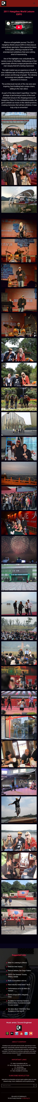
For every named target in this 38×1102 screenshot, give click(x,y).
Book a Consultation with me (20, 1063)
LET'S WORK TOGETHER (20, 1069)
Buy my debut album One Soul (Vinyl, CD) (20, 1065)
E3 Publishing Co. (25, 1098)
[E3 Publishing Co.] (3, 3)
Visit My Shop (20, 1067)
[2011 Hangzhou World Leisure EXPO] (19, 124)
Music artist (11, 1023)
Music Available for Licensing (20, 1071)
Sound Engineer (25, 1023)
